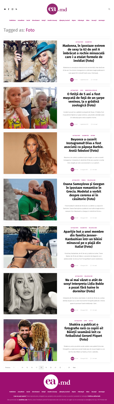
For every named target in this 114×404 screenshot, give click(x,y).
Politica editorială (94, 396)
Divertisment (36, 20)
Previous (7, 367)
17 (36, 367)
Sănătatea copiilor (91, 90)
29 (69, 367)
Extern (93, 135)
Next (74, 367)
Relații (43, 20)
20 (50, 367)
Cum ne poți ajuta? (20, 396)
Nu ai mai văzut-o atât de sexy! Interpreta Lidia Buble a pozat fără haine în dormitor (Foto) (84, 285)
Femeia (83, 180)
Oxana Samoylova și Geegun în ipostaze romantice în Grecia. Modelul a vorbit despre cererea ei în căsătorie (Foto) (83, 191)
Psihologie (81, 20)
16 (32, 367)
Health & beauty (52, 20)
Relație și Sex (91, 180)
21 (55, 367)
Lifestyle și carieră (64, 20)
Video (87, 20)
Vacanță (94, 20)
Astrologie (102, 20)
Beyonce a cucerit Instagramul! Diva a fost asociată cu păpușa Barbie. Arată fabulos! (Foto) (83, 145)
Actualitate (21, 20)
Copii (81, 90)
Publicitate (12, 20)
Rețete (74, 20)
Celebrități (88, 42)
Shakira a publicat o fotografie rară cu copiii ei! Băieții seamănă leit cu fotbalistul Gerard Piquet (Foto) (83, 331)
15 (27, 367)
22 (60, 367)
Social (28, 20)
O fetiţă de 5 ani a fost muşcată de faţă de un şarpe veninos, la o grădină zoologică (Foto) (83, 99)
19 (46, 367)
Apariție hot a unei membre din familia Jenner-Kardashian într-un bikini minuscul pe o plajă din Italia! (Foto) (84, 239)
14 (22, 367)
